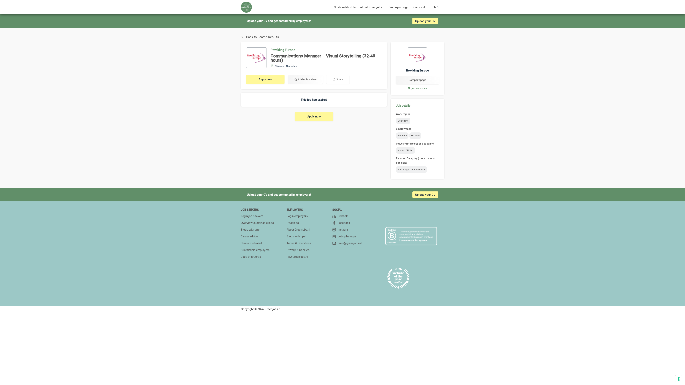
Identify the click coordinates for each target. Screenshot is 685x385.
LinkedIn (343, 216)
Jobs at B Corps (251, 256)
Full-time (415, 135)
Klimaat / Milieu (405, 150)
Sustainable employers (255, 250)
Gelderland (403, 121)
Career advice (249, 236)
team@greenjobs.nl (350, 243)
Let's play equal (347, 236)
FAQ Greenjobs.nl (297, 256)
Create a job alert (251, 243)
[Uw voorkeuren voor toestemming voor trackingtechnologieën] (678, 378)
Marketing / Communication (411, 169)
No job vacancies (417, 88)
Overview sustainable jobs (257, 223)
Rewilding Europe (283, 50)
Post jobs (293, 223)
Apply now (265, 79)
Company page (417, 80)
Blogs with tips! (250, 229)
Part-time (402, 135)
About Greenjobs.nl (298, 229)
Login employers (297, 216)
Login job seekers (252, 216)
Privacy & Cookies (298, 250)
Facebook (344, 223)
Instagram (344, 229)
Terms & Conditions (299, 243)
